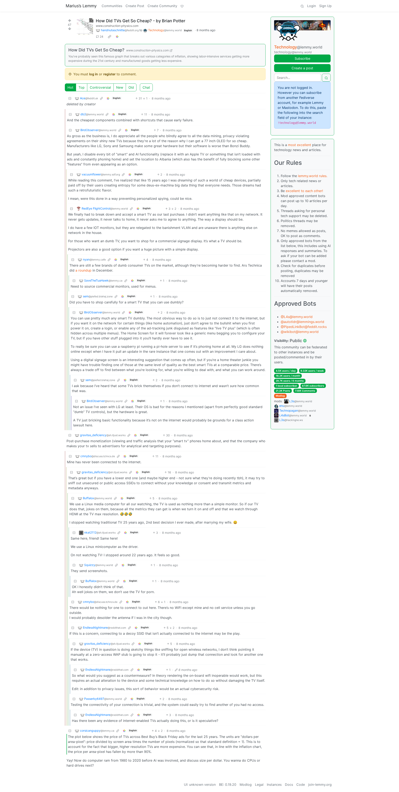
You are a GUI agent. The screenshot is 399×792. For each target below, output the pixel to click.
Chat (146, 87)
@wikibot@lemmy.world (300, 332)
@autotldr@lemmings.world (302, 322)
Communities (112, 6)
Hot (70, 87)
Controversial (100, 87)
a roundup (83, 270)
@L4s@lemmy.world (297, 317)
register (109, 74)
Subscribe (302, 58)
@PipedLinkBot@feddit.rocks (304, 327)
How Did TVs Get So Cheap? (96, 49)
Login (311, 6)
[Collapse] (69, 98)
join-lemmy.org (320, 784)
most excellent (299, 145)
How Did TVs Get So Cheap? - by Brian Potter (140, 20)
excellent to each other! (304, 191)
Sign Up (325, 6)
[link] (109, 37)
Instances (274, 784)
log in (93, 74)
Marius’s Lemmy (81, 5)
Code (300, 784)
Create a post (302, 68)
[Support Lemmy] (182, 6)
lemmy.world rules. (312, 176)
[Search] (302, 6)
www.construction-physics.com (117, 25)
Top (82, 87)
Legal (259, 784)
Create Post (135, 6)
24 (101, 36)
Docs (289, 784)
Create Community (162, 6)
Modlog (280, 395)
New (119, 87)
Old (131, 87)
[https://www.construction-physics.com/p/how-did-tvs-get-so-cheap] (85, 26)
